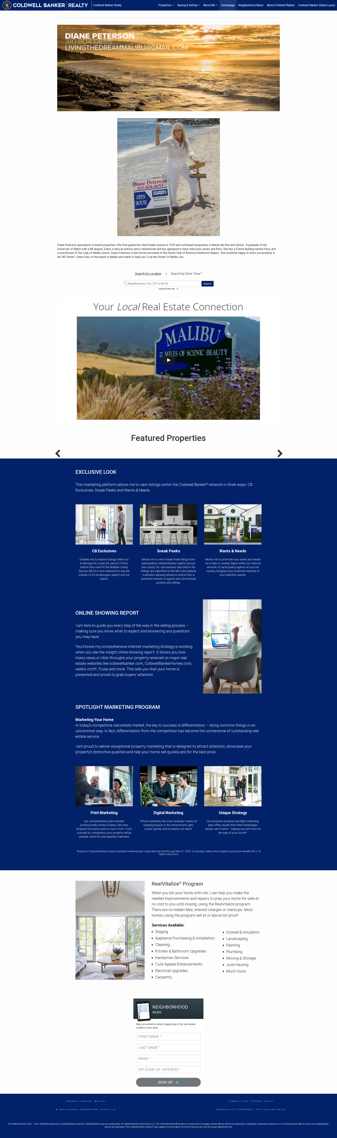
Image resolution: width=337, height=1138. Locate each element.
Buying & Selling (189, 7)
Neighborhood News (250, 5)
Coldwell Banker (79, 1101)
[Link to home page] (47, 5)
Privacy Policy (262, 1101)
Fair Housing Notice (271, 1109)
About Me (211, 7)
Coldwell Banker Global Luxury (316, 5)
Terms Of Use (238, 1101)
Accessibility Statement (234, 1109)
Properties (166, 7)
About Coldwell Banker (281, 5)
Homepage (228, 5)
